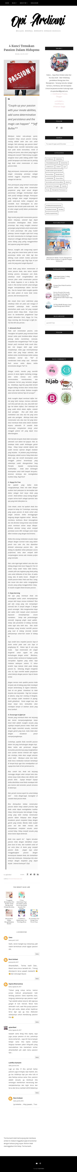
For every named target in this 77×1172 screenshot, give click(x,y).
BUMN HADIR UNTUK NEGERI (54, 170)
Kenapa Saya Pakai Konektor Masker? (62, 286)
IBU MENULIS (49, 159)
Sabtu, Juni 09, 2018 (14, 1065)
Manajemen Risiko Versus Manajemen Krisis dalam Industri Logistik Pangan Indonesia (59, 259)
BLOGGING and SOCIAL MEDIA (54, 182)
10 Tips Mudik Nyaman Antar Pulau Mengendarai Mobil (62, 305)
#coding (61, 209)
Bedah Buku (59, 174)
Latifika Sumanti (15, 1063)
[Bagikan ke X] (30, 874)
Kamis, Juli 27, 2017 (14, 940)
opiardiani (12, 1027)
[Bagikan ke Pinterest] (34, 874)
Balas (37, 954)
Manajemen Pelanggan (52, 186)
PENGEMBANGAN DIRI (15, 878)
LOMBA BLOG (50, 167)
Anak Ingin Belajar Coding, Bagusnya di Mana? (62, 277)
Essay (47, 190)
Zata (10, 937)
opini (64, 167)
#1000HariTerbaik (51, 209)
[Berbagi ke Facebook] (27, 874)
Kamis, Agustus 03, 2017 (15, 986)
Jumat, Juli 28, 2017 (13, 962)
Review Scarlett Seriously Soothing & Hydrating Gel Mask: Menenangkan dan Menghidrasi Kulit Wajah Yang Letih (63, 296)
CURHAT (58, 167)
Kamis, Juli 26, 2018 (18, 1101)
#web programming (51, 213)
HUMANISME (49, 178)
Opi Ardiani (41, 1168)
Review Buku (49, 174)
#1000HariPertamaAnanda (53, 205)
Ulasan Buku (59, 178)
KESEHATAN (64, 163)
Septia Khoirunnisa (16, 984)
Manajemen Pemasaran (59, 190)
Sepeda (64, 186)
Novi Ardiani (13, 959)
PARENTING (59, 159)
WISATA (68, 182)
